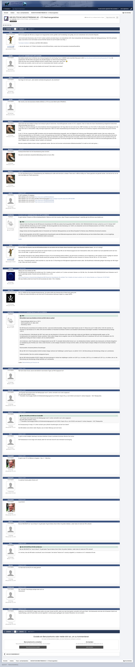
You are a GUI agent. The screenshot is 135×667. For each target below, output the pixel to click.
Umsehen (7, 8)
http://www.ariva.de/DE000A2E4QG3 (44, 197)
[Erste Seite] (4, 29)
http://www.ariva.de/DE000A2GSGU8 (44, 202)
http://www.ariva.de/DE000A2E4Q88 (44, 200)
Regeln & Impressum (19, 8)
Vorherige (8, 28)
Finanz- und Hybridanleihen (32, 19)
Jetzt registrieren (124, 8)
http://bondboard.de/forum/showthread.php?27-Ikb (97, 58)
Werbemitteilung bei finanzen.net (30, 362)
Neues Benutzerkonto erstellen (33, 647)
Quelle (20, 239)
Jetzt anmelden (89, 647)
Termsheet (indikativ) (23, 43)
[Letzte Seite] (25, 29)
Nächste (21, 28)
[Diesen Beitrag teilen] (118, 32)
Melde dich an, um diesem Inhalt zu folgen (95, 17)
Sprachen (4, 664)
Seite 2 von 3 (31, 28)
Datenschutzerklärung (13, 664)
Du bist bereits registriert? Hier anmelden (108, 8)
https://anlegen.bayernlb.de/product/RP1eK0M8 (62, 198)
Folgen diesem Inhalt (110, 17)
